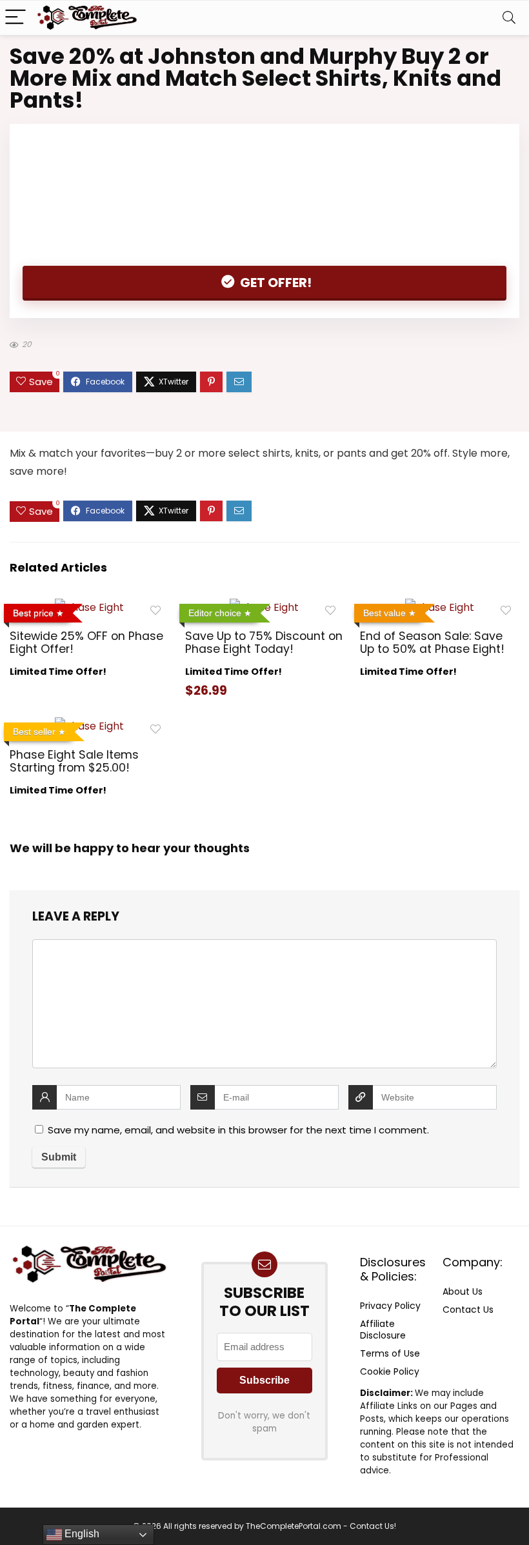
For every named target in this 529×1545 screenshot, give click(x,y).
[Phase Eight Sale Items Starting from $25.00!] (89, 726)
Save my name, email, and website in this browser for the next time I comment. (238, 1130)
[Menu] (15, 18)
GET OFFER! (274, 283)
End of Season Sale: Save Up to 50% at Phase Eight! (432, 642)
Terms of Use (390, 1353)
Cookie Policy (389, 1371)
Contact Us (468, 1309)
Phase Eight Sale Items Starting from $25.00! (74, 761)
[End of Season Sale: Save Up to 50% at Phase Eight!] (439, 607)
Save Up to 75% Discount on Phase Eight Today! (264, 642)
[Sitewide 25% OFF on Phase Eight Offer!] (89, 607)
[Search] (509, 18)
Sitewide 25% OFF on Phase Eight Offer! (86, 642)
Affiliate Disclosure (383, 1329)
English (80, 1533)
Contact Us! (373, 1525)
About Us (463, 1291)
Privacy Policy (390, 1305)
